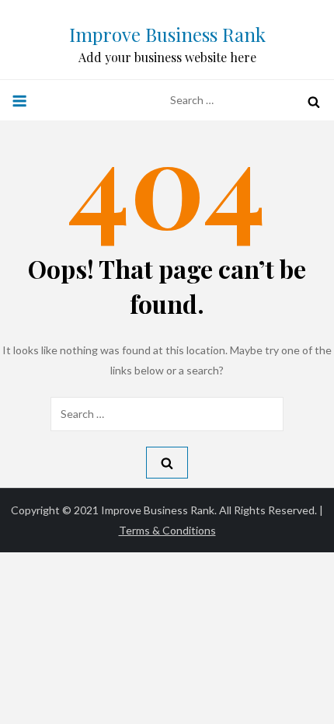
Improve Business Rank (167, 34)
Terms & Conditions (167, 530)
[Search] (314, 102)
